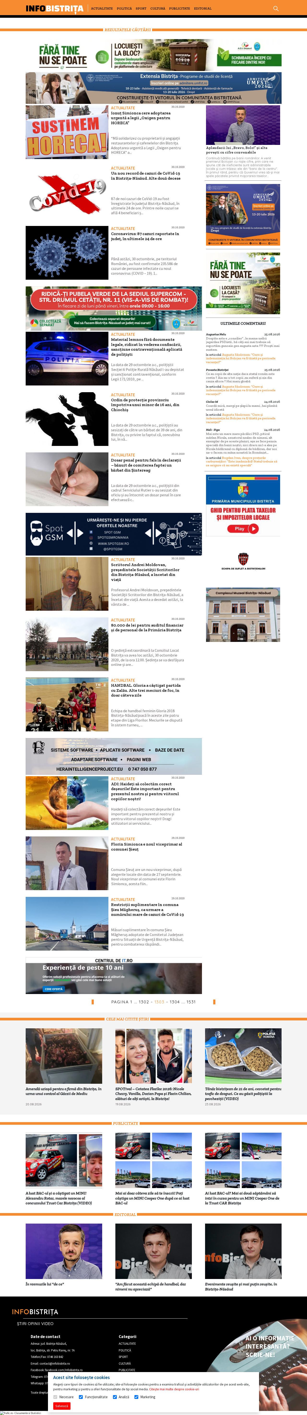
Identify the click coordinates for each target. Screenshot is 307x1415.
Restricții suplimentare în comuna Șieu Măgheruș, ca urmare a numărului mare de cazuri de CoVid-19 (147, 909)
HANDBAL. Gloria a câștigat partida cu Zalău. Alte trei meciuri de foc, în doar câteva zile (146, 690)
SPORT (141, 8)
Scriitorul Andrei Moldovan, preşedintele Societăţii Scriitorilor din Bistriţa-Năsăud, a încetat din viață (145, 572)
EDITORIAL (203, 8)
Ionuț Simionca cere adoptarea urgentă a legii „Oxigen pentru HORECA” (141, 118)
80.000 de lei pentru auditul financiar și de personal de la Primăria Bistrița (147, 628)
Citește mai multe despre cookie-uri (174, 1389)
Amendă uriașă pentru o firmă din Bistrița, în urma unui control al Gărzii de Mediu (63, 1091)
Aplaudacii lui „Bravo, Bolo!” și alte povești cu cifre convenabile (236, 150)
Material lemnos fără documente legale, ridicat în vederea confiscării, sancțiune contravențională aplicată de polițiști (146, 347)
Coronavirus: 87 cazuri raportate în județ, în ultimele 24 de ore (145, 236)
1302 (144, 1001)
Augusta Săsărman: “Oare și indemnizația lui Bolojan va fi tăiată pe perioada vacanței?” (240, 358)
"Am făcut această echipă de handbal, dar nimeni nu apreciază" (150, 1286)
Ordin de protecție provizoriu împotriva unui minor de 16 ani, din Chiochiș (145, 404)
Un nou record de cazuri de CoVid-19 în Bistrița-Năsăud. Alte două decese (146, 176)
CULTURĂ (157, 8)
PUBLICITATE (179, 8)
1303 (160, 1001)
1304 (175, 1001)
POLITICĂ (124, 8)
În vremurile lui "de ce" (45, 1284)
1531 (191, 1001)
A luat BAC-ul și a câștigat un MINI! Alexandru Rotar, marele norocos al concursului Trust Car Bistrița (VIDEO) (59, 1198)
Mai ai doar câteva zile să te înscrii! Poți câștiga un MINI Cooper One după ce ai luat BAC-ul (152, 1198)
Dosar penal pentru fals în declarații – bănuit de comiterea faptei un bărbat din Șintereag (146, 465)
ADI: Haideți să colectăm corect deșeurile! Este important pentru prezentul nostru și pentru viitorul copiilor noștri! (145, 791)
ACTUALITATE (102, 8)
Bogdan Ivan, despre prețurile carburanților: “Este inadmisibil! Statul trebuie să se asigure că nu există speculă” (241, 461)
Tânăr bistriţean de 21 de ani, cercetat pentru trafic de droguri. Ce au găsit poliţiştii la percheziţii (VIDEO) (243, 1093)
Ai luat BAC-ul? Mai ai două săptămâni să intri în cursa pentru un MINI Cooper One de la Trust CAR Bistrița (242, 1198)
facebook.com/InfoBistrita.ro (64, 1370)
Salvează (61, 1406)
